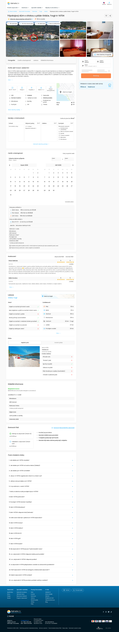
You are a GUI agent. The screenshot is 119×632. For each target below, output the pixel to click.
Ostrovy (33, 598)
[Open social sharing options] (110, 15)
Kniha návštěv (48, 594)
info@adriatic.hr (25, 620)
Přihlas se (83, 87)
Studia (9, 598)
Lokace (35, 60)
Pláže (32, 604)
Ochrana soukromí (43, 628)
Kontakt (11, 616)
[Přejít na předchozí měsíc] (10, 165)
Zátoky (32, 602)
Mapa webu (65, 628)
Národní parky (34, 600)
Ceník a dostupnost (24, 60)
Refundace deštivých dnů (23, 225)
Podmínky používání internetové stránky (29, 628)
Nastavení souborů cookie (75, 628)
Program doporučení (22, 598)
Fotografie (11, 60)
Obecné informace (50, 600)
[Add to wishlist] (106, 15)
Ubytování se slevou (22, 592)
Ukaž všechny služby (14, 110)
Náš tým (47, 596)
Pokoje (8, 596)
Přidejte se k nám (49, 598)
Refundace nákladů (22, 596)
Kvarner (33, 594)
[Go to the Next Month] (73, 165)
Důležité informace (47, 60)
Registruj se (91, 87)
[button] (32, 39)
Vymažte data (69, 202)
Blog (46, 602)
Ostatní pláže (58, 342)
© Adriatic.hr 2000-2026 (13, 628)
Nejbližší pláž (25, 342)
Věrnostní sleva (20, 594)
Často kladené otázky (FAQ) (54, 628)
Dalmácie (33, 596)
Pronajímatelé (78, 590)
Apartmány (10, 592)
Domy (8, 594)
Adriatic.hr (48, 592)
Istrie (32, 592)
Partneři (67, 590)
